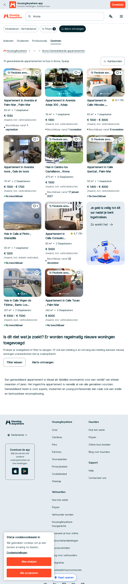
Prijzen (92, 437)
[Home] (12, 16)
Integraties (58, 562)
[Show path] (34, 51)
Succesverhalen (61, 547)
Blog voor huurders (99, 451)
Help (91, 470)
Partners (57, 451)
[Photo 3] (23, 94)
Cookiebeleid (59, 473)
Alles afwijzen (29, 561)
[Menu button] (121, 16)
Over (55, 429)
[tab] (8, 41)
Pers (54, 444)
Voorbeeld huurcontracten (67, 569)
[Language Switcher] (110, 16)
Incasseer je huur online (65, 533)
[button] (20, 29)
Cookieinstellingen (17, 552)
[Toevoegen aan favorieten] (37, 72)
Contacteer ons (97, 477)
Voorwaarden (59, 459)
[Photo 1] (19, 94)
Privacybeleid (59, 466)
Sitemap (56, 481)
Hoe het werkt (97, 429)
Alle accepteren (29, 572)
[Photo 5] (27, 94)
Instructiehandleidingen (65, 540)
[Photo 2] (21, 94)
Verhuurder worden (63, 514)
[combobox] (66, 16)
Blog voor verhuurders (64, 555)
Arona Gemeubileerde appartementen (63, 50)
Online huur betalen (99, 444)
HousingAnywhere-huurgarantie (62, 523)
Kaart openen (66, 577)
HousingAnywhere (17, 50)
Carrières (57, 437)
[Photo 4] (25, 94)
